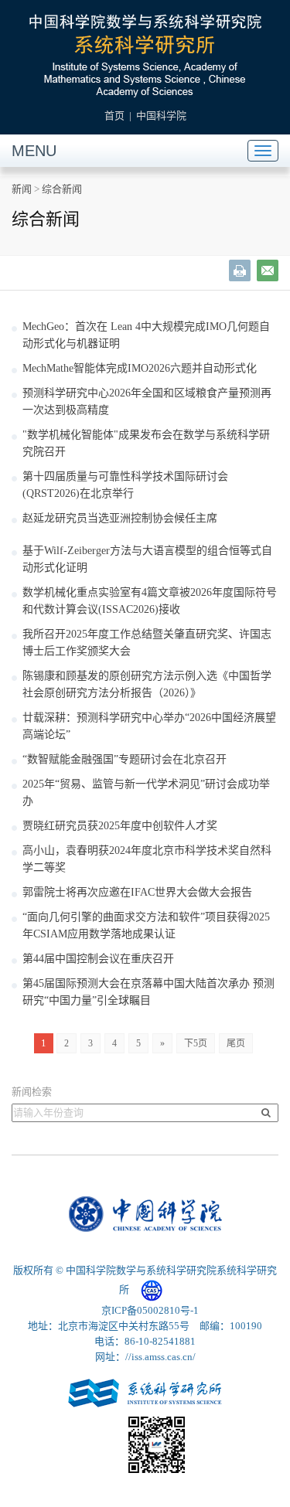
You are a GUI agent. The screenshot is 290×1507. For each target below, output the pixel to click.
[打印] (240, 270)
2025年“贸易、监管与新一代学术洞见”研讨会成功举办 (146, 792)
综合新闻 (62, 189)
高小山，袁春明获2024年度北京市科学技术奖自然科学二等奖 (146, 859)
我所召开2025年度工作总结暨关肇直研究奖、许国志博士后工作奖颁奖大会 (146, 642)
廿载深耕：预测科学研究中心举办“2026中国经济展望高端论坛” (149, 726)
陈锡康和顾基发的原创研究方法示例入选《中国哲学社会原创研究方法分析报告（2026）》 (146, 684)
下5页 (195, 1043)
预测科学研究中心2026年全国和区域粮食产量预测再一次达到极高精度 (146, 401)
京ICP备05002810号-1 (150, 1310)
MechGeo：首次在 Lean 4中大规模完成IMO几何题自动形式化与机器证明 (146, 335)
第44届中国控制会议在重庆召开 (98, 958)
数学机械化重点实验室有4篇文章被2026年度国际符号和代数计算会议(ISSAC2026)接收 (149, 601)
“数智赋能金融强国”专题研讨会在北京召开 (124, 759)
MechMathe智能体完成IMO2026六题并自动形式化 (139, 368)
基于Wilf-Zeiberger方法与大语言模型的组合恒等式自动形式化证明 (147, 559)
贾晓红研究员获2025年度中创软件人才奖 (119, 826)
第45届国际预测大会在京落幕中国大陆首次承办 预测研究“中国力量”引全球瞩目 (148, 992)
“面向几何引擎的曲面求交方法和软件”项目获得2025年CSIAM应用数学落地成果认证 (146, 925)
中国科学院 (161, 115)
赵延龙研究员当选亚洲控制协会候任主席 (119, 518)
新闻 (22, 189)
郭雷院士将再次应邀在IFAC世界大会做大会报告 (137, 892)
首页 (114, 115)
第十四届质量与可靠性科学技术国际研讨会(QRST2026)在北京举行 (125, 485)
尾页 (236, 1043)
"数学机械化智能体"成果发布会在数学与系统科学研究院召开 (146, 443)
